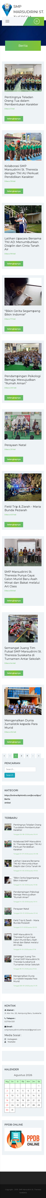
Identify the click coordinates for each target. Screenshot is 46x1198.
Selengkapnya (14, 119)
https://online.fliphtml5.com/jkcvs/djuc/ (22, 795)
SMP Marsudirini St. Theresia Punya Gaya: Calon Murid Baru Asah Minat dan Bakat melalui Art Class (22, 579)
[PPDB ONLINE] (23, 1139)
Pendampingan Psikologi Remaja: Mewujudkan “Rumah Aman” (22, 379)
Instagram (12, 1039)
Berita (7, 799)
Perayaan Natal (15, 445)
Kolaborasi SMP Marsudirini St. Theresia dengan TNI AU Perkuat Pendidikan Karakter (21, 171)
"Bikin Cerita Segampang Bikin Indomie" (22, 312)
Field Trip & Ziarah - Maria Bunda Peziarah (22, 508)
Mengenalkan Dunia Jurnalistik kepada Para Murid (21, 724)
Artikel (7, 803)
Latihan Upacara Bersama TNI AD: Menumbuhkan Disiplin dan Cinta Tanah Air (22, 244)
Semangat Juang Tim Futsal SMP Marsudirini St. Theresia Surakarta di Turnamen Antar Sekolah (23, 653)
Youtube (11, 1042)
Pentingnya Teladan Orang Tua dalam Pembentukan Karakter (21, 100)
